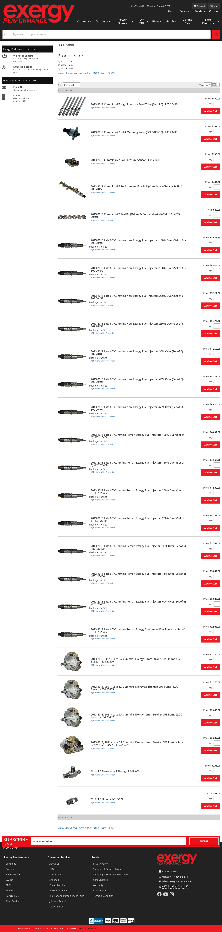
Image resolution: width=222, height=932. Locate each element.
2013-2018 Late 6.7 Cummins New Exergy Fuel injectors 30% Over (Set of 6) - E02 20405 (137, 353)
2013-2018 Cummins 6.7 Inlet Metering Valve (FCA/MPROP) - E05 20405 (134, 132)
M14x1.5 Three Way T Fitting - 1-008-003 (115, 771)
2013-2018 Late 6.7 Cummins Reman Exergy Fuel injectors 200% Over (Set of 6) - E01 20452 (137, 492)
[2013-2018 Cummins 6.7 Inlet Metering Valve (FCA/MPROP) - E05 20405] (72, 133)
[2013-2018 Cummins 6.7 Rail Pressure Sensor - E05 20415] (72, 161)
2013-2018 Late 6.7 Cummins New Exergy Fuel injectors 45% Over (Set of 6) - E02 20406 (137, 380)
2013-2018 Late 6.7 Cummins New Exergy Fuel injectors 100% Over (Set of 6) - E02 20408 (138, 241)
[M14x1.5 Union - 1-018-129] (72, 800)
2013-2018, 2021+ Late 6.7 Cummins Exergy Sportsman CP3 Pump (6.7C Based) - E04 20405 (134, 688)
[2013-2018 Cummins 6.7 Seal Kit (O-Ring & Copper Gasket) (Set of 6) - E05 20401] (72, 216)
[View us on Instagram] (172, 895)
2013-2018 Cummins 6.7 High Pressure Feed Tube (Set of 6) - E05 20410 (134, 104)
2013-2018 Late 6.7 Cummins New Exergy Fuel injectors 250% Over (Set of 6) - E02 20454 (138, 325)
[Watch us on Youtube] (165, 895)
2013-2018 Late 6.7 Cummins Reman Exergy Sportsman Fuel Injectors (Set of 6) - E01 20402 (138, 631)
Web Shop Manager (87, 928)
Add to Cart (210, 111)
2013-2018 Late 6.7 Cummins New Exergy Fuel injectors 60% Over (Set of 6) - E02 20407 (137, 408)
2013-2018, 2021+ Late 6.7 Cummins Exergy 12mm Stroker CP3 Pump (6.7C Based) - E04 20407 (136, 716)
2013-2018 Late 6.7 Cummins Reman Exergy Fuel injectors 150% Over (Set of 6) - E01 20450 (137, 464)
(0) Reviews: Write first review (103, 107)
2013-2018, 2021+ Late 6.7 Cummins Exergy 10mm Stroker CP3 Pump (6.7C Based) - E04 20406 (136, 660)
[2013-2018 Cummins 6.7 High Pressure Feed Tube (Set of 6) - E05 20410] (72, 105)
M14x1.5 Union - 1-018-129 (107, 799)
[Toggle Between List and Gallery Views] (216, 85)
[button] (84, 21)
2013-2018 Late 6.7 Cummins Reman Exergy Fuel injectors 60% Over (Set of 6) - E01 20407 (138, 603)
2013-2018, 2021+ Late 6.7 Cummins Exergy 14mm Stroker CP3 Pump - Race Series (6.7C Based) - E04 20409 (137, 744)
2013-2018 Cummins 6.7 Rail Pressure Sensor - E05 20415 (125, 160)
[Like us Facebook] (159, 895)
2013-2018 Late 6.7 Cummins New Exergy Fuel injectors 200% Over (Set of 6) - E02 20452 (138, 297)
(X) (59, 61)
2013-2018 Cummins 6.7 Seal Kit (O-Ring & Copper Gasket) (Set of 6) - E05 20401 (135, 215)
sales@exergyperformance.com (179, 881)
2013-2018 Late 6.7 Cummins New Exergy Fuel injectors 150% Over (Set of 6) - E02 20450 (138, 269)
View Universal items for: (86, 73)
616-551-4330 (169, 871)
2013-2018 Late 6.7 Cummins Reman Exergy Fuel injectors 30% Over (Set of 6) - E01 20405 (138, 547)
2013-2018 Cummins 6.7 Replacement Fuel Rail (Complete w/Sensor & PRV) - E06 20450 (137, 188)
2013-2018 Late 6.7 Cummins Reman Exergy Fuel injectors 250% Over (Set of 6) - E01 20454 (137, 519)
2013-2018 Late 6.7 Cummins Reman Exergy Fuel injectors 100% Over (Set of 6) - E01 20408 (137, 436)
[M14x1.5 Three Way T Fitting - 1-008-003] (72, 772)
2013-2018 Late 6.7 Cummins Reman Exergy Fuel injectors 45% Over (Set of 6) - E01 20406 (138, 575)
